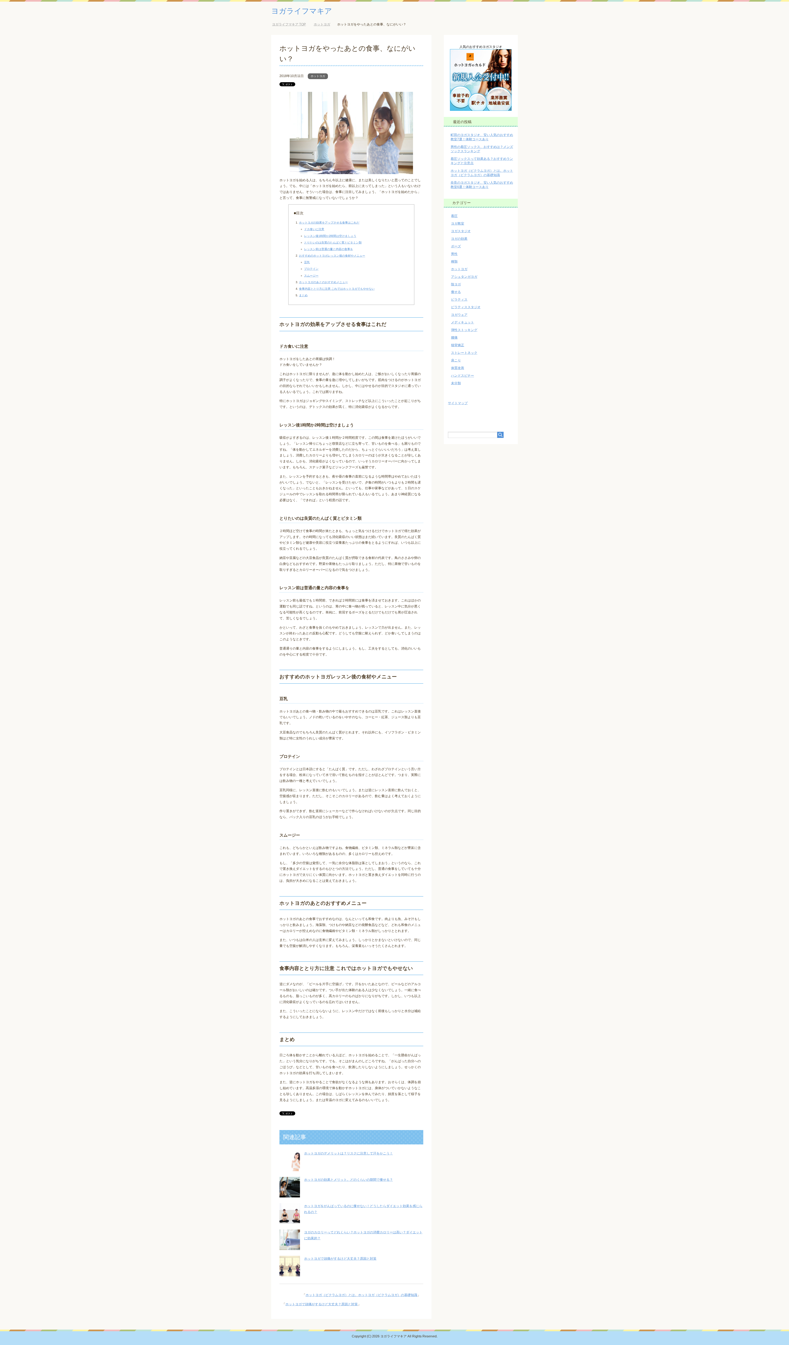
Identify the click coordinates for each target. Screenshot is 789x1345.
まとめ (303, 295)
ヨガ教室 (457, 223)
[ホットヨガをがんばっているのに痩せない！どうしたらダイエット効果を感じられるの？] (289, 1220)
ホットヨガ (318, 76)
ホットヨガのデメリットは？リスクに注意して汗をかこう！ (348, 1153)
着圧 (454, 216)
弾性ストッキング (464, 330)
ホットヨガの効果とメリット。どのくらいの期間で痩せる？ (348, 1179)
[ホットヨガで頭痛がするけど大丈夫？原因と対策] (289, 1273)
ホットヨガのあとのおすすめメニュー (323, 282)
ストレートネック (464, 352)
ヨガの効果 (459, 238)
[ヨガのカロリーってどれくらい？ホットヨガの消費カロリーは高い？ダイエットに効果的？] (289, 1247)
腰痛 (454, 337)
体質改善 (457, 368)
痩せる (456, 292)
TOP (292, 24)
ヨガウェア (459, 314)
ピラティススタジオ (466, 307)
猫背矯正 (457, 345)
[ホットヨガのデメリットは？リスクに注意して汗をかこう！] (289, 1168)
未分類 (456, 383)
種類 (454, 261)
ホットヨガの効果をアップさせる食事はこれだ (329, 222)
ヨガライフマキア (301, 11)
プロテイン (311, 268)
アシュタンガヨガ (464, 276)
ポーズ (456, 246)
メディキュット (462, 322)
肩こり (456, 360)
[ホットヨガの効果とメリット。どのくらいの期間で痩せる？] (289, 1194)
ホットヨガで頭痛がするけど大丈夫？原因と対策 (340, 1258)
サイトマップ (458, 403)
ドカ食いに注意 (314, 229)
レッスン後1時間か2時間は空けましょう (330, 236)
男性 (454, 254)
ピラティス (459, 299)
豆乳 (307, 262)
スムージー (311, 275)
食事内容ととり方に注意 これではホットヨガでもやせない (337, 288)
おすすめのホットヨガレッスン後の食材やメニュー (332, 255)
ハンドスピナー (462, 375)
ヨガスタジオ (461, 231)
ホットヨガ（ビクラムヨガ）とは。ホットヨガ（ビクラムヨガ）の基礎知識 (361, 1295)
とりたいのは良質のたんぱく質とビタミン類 (333, 242)
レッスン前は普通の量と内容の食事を (328, 249)
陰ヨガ (456, 284)
